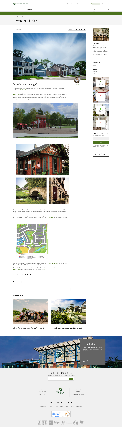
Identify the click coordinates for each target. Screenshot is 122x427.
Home (14, 16)
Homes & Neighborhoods (17, 9)
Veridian (49, 281)
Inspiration (29, 9)
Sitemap (66, 406)
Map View (73, 3)
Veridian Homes (55, 281)
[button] (76, 29)
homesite (24, 216)
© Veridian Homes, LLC (44, 406)
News (14, 81)
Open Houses (86, 3)
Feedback (61, 406)
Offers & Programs (80, 3)
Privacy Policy (72, 406)
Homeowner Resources (69, 9)
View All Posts (18, 29)
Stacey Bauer (78, 84)
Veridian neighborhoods (64, 281)
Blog (94, 9)
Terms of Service (79, 406)
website (51, 217)
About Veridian (81, 9)
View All (94, 65)
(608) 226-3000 (42, 391)
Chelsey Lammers (25, 325)
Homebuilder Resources (43, 9)
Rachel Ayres (102, 47)
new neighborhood (43, 281)
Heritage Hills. (23, 89)
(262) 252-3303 (79, 391)
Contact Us (69, 3)
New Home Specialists (53, 263)
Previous (21, 289)
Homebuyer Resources (55, 9)
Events (14, 325)
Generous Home (96, 69)
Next (78, 289)
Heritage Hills (16, 94)
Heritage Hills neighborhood (26, 281)
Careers (56, 406)
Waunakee (71, 281)
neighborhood (36, 281)
